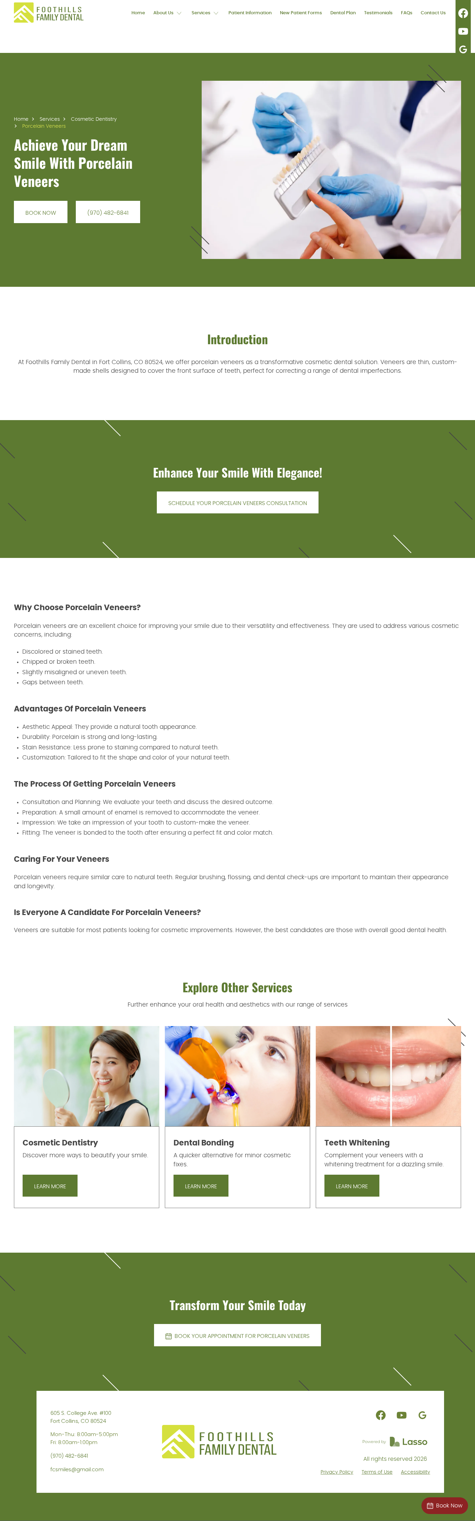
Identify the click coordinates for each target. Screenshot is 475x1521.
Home (21, 119)
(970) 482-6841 (69, 1456)
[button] (168, 12)
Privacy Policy (337, 1472)
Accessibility (415, 1472)
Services (50, 119)
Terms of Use (377, 1472)
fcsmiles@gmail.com (77, 1469)
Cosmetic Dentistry (94, 119)
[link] (48, 12)
